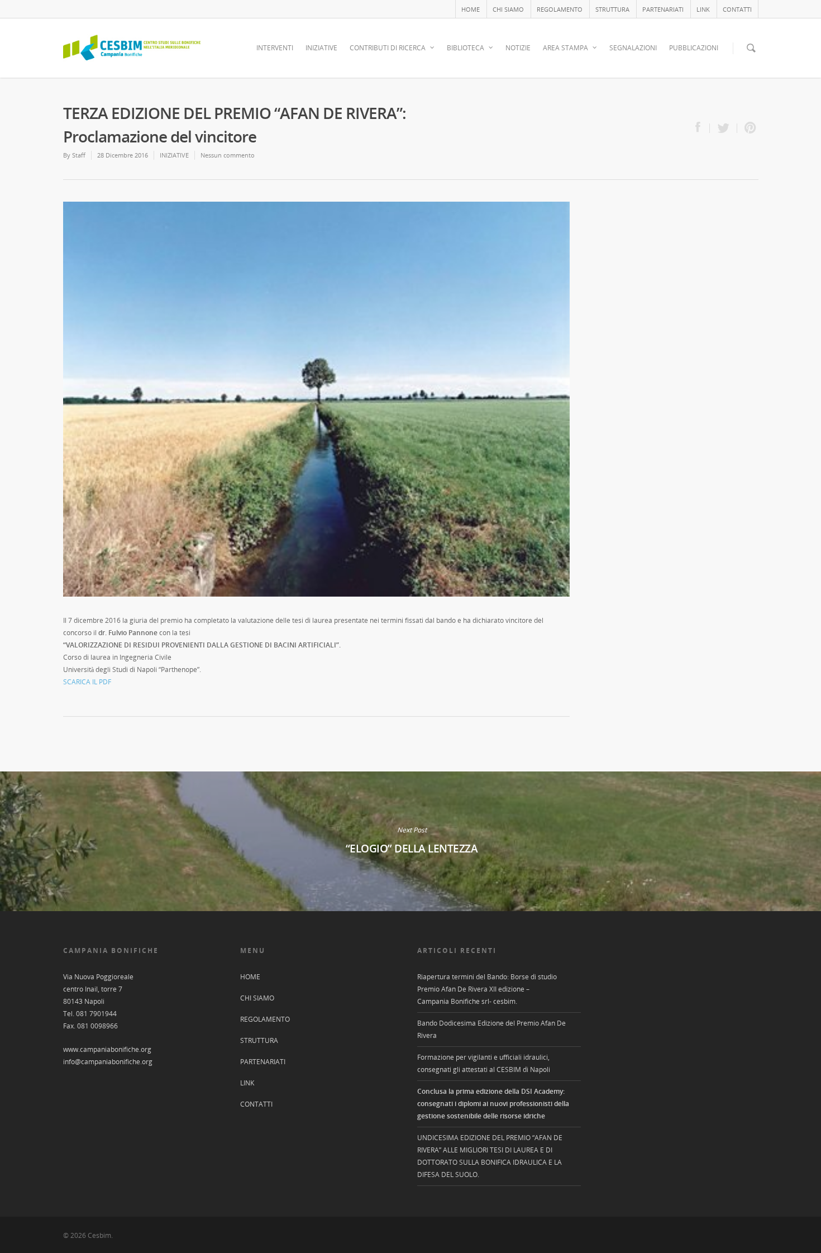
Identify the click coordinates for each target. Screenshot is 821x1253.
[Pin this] (747, 128)
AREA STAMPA (565, 48)
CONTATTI (737, 9)
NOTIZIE (518, 48)
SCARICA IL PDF (87, 682)
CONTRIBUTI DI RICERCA (388, 48)
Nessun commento (228, 155)
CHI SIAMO (508, 9)
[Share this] (702, 128)
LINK (703, 9)
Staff (78, 155)
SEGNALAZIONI (633, 48)
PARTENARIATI (663, 9)
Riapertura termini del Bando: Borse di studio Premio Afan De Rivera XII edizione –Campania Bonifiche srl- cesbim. (487, 989)
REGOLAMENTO (560, 9)
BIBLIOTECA (465, 48)
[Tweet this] (723, 128)
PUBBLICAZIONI (693, 48)
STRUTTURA (612, 9)
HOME (470, 9)
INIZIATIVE (321, 48)
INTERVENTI (274, 48)
